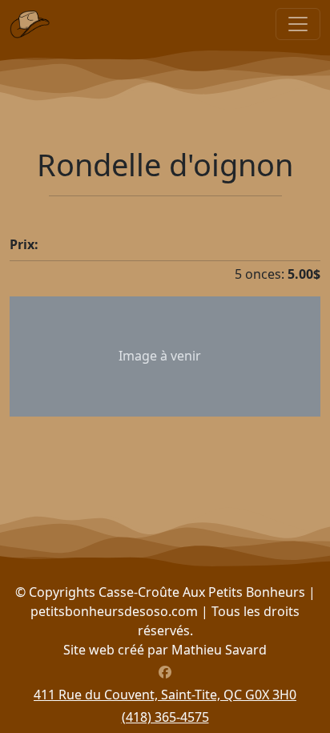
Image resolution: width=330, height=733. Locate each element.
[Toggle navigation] (298, 24)
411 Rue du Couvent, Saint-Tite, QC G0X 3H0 (165, 694)
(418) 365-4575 (165, 717)
